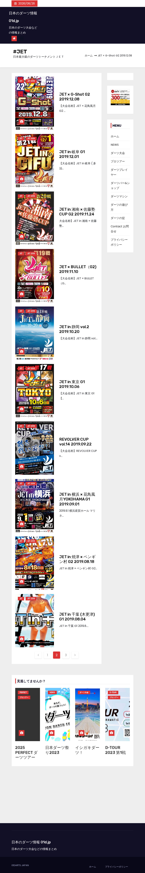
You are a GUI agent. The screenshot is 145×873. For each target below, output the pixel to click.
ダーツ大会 (118, 153)
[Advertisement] (72, 796)
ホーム (89, 55)
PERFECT (23, 692)
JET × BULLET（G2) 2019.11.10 (77, 269)
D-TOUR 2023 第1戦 (115, 750)
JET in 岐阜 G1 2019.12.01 (72, 154)
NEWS (115, 145)
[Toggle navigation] (21, 38)
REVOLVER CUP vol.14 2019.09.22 (75, 442)
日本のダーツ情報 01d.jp (31, 842)
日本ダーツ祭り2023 (57, 750)
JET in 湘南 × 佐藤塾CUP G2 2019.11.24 (77, 212)
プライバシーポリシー (116, 866)
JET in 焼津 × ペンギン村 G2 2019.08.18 (77, 559)
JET (21, 81)
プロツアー (118, 161)
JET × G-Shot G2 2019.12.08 (74, 97)
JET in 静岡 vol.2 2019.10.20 (74, 329)
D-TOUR (113, 692)
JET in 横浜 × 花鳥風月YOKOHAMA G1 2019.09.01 (77, 499)
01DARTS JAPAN (20, 865)
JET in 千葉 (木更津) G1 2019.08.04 (77, 617)
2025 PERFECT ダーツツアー (26, 752)
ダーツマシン (119, 196)
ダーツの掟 (118, 218)
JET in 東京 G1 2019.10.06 (72, 384)
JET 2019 (31, 81)
